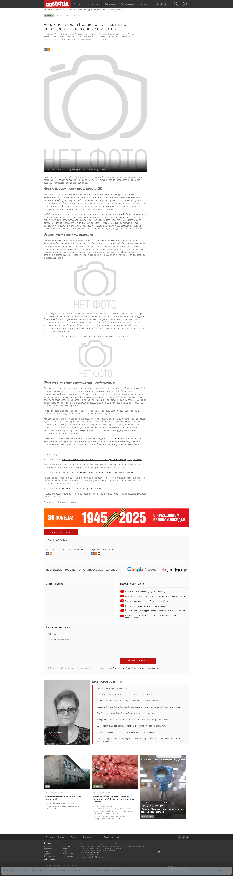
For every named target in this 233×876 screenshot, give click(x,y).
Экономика (67, 846)
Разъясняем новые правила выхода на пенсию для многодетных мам (128, 700)
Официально (67, 856)
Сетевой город (92, 4)
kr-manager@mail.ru (94, 853)
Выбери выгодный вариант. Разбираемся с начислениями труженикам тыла (131, 726)
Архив (97, 837)
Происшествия (50, 856)
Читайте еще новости (60, 532)
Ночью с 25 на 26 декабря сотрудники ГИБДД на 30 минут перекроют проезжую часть (152, 616)
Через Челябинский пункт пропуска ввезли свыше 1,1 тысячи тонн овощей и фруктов (113, 799)
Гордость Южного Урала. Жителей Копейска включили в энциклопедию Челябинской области (139, 707)
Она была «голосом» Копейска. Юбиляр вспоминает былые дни (126, 713)
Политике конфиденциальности (108, 871)
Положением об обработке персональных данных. (135, 668)
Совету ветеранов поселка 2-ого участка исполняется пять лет (125, 694)
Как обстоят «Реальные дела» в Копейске (83, 488)
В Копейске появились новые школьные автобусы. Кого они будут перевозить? (102, 459)
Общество (48, 846)
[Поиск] (176, 4)
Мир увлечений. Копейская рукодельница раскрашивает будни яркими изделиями (134, 719)
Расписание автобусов (113, 837)
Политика (66, 849)
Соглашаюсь (221, 871)
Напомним (49, 410)
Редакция (50, 837)
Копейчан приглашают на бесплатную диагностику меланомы (125, 732)
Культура (48, 849)
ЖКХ (64, 851)
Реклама (143, 4)
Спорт (46, 851)
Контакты (62, 837)
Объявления (110, 4)
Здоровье (48, 854)
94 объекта (113, 438)
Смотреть (161, 802)
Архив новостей (127, 4)
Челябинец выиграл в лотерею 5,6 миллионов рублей (146, 601)
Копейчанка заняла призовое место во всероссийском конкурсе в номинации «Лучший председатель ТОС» (156, 611)
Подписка (87, 837)
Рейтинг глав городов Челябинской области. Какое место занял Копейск (98, 472)
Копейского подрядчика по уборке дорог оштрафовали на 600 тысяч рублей (155, 596)
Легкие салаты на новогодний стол (113, 688)
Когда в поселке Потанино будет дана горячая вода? (146, 592)
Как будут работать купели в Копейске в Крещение (145, 606)
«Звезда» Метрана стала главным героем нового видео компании (162, 810)
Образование (67, 854)
